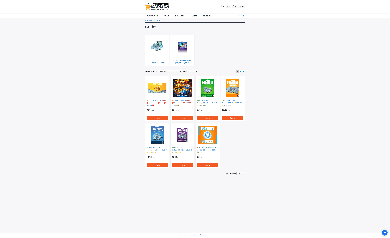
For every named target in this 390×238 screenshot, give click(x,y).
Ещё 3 (238, 16)
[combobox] (213, 6)
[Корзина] (227, 6)
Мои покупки (239, 6)
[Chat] (385, 233)
